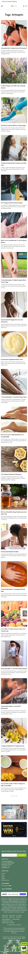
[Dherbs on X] (3, 885)
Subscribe (21, 855)
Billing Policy (12, 917)
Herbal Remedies (16, 919)
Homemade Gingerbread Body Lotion (12, 359)
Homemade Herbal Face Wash (10, 551)
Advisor (24, 943)
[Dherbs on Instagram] (5, 885)
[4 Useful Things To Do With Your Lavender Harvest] (14, 70)
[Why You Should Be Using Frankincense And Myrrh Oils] (14, 497)
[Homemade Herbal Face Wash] (14, 536)
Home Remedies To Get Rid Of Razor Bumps (14, 668)
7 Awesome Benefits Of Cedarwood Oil (12, 746)
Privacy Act (19, 915)
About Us (4, 873)
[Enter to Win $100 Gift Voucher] (14, 829)
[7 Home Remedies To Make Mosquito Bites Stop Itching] (14, 265)
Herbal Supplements (6, 919)
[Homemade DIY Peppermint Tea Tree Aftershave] (14, 304)
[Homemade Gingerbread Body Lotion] (14, 344)
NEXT (16, 796)
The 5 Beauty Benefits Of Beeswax (11, 474)
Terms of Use (5, 915)
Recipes (3, 878)
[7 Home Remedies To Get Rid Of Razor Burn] (14, 382)
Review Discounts (5, 880)
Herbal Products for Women (8, 922)
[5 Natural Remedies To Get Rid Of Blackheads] (14, 691)
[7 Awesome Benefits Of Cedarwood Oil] (14, 731)
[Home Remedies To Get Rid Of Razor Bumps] (14, 653)
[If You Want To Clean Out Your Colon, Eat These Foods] (14, 614)
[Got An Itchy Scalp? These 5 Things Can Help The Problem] (14, 768)
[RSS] (11, 885)
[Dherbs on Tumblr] (6, 885)
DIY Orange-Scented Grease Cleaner (12, 203)
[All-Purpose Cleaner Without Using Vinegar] (14, 110)
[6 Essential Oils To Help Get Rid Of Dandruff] (14, 33)
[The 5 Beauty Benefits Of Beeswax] (14, 459)
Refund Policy (5, 917)
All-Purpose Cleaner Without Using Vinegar (13, 125)
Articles (3, 876)
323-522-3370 (11, 863)
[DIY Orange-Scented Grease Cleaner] (14, 187)
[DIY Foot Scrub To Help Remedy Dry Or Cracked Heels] (14, 419)
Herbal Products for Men (7, 921)
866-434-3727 (9, 861)
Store (3, 875)
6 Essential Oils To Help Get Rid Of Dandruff (14, 48)
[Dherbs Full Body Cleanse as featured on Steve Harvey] (14, 811)
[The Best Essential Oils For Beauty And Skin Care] (14, 148)
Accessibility (18, 917)
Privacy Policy (12, 915)
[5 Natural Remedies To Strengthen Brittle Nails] (14, 574)
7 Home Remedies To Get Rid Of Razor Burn (14, 397)
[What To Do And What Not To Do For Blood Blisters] (14, 225)
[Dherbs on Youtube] (9, 885)
